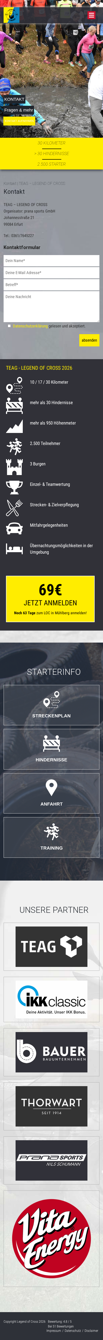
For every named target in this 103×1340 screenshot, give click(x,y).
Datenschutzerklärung (30, 326)
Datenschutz (73, 1331)
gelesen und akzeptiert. (49, 326)
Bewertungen (63, 1326)
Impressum (53, 1331)
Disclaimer (91, 1331)
